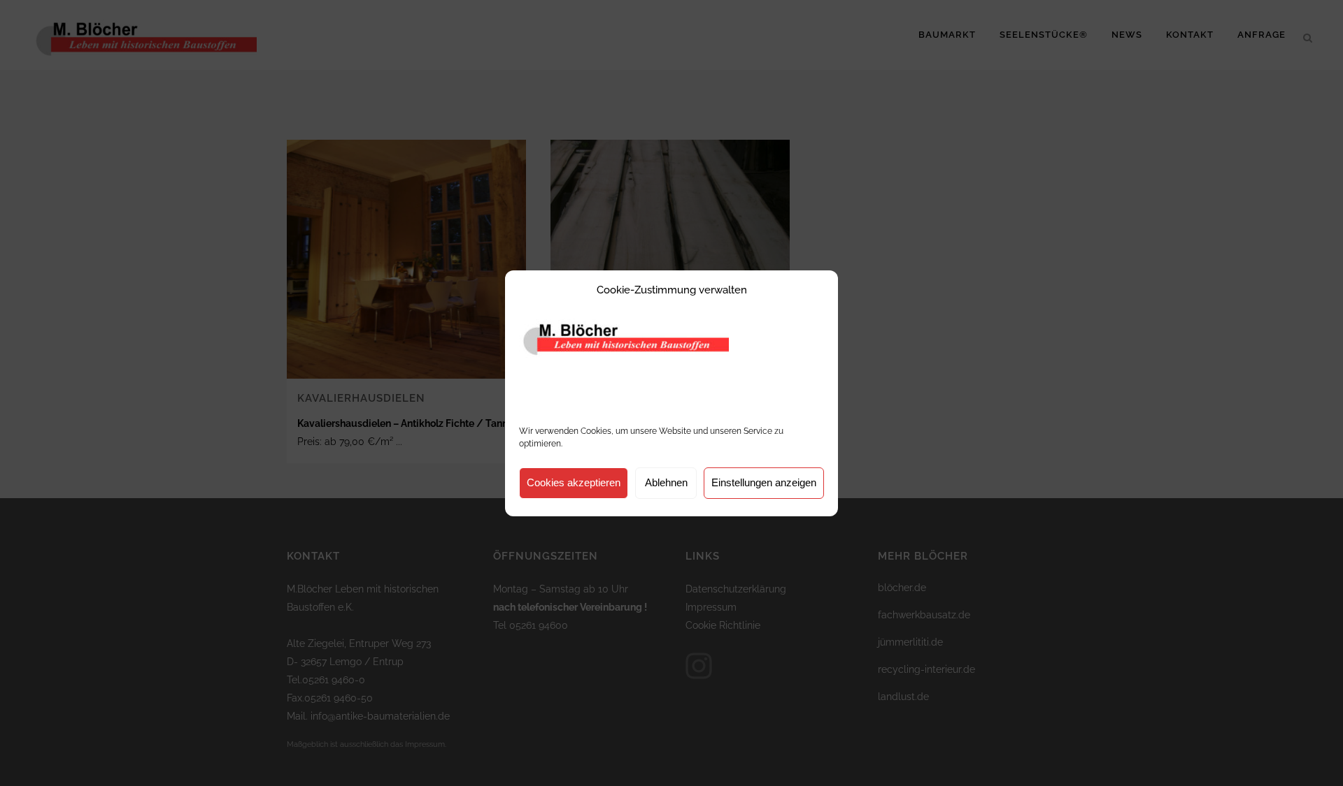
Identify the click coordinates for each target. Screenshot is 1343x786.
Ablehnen (666, 482)
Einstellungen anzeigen (763, 482)
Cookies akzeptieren (573, 482)
